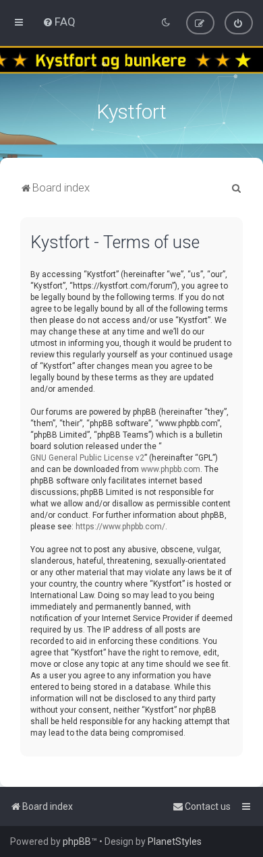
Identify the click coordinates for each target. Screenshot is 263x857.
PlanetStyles (175, 841)
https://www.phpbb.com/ (120, 526)
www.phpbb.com (170, 469)
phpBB (77, 841)
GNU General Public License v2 (87, 458)
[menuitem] (59, 21)
